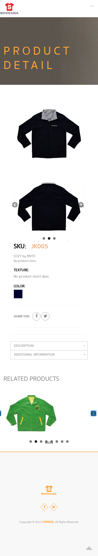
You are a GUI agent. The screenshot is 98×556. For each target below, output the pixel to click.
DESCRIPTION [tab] (24, 345)
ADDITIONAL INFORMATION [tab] (34, 354)
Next (81, 205)
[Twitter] (54, 507)
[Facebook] (44, 507)
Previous (15, 204)
